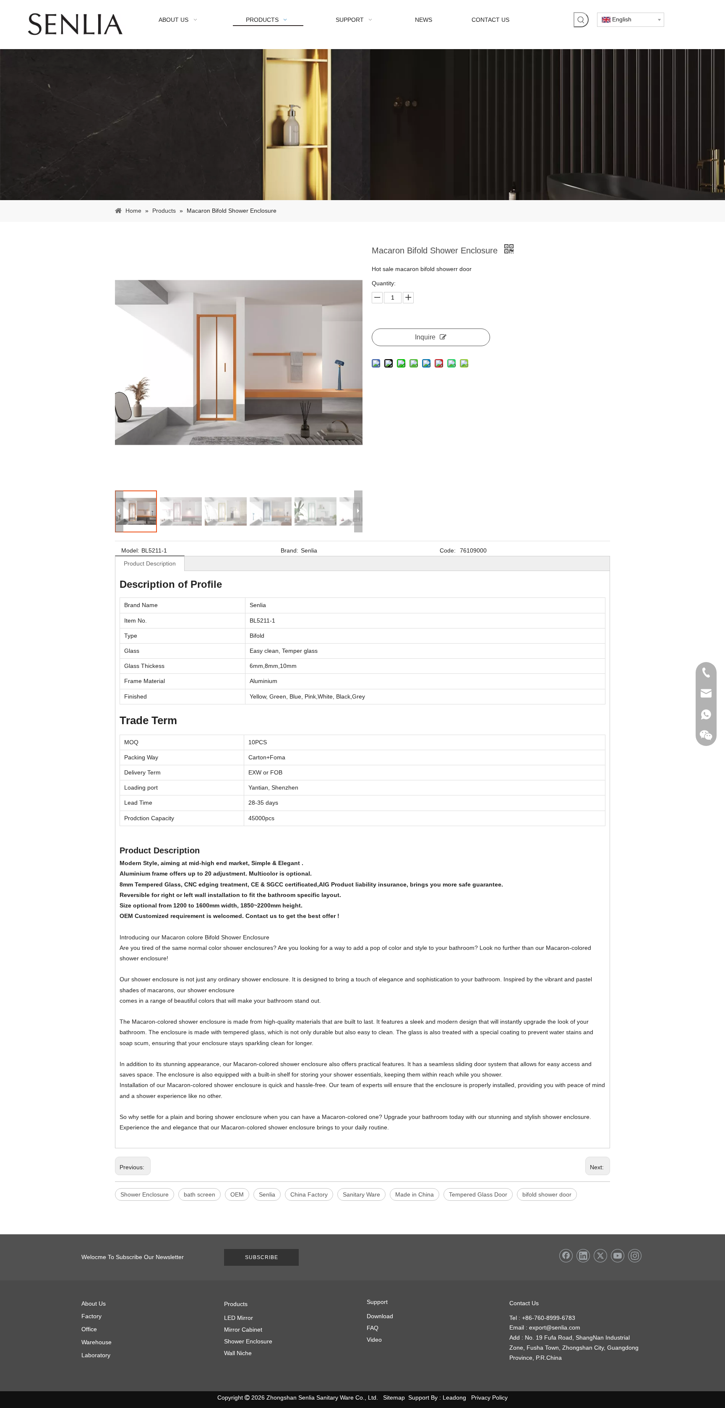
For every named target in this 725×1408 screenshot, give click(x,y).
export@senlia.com (554, 1327)
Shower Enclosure (144, 1194)
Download (380, 1316)
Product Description (150, 563)
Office (89, 1329)
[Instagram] (635, 1255)
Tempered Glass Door (478, 1194)
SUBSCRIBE (261, 1257)
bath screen (199, 1194)
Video (374, 1339)
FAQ (372, 1328)
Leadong (454, 1397)
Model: (130, 550)
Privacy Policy (489, 1397)
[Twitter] (600, 1255)
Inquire (425, 337)
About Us (93, 1303)
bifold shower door (546, 1194)
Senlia (267, 1194)
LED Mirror (238, 1317)
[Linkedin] (583, 1255)
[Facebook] (566, 1255)
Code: (448, 550)
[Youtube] (617, 1255)
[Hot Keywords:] (581, 19)
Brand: (289, 550)
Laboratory (95, 1355)
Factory (91, 1316)
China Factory (309, 1194)
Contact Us (524, 1303)
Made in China (414, 1194)
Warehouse (96, 1342)
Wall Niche (238, 1353)
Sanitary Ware (361, 1194)
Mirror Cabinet (243, 1329)
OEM (237, 1194)
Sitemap (394, 1397)
